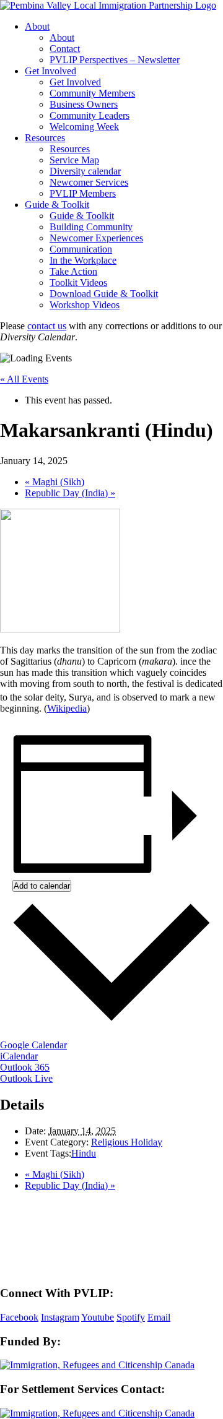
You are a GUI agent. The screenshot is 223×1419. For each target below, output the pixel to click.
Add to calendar (42, 886)
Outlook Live (26, 1078)
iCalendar (19, 1056)
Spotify (130, 1317)
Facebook (19, 1317)
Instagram (60, 1317)
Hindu (83, 1153)
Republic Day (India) (70, 493)
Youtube (97, 1317)
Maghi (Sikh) (54, 482)
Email (158, 1317)
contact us (46, 326)
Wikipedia (67, 708)
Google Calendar (33, 1045)
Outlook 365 (25, 1067)
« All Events (24, 379)
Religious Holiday (126, 1142)
